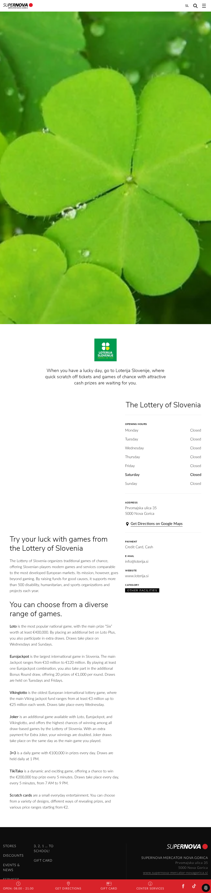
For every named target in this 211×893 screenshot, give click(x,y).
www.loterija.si (137, 576)
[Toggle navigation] (204, 6)
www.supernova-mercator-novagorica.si (175, 872)
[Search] (195, 5)
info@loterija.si (136, 562)
